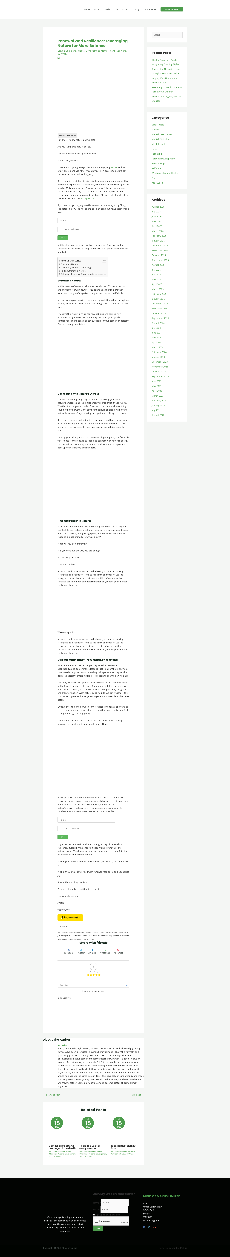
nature (114, 167)
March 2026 (158, 231)
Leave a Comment (67, 50)
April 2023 (157, 390)
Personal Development (66, 1154)
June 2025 (156, 274)
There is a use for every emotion (89, 1147)
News (154, 148)
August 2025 (158, 264)
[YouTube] (154, 1227)
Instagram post (88, 198)
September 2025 (160, 260)
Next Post (137, 1094)
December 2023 (160, 361)
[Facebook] (144, 1227)
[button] (172, 9)
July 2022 (156, 410)
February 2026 (159, 235)
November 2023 (160, 366)
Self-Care (121, 50)
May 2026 (156, 221)
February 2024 (159, 352)
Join (98, 1228)
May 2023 (156, 386)
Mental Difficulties (161, 139)
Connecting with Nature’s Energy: (76, 267)
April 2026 (157, 226)
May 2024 (156, 337)
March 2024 (158, 347)
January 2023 (158, 405)
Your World (157, 182)
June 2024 (156, 332)
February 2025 (159, 293)
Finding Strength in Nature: (73, 271)
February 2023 (159, 400)
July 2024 (156, 327)
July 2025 (156, 269)
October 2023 (159, 371)
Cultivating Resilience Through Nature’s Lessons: (83, 274)
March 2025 (158, 289)
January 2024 (158, 357)
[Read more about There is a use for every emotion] (93, 1128)
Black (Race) (158, 124)
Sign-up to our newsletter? (108, 1214)
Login (126, 985)
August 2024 (158, 323)
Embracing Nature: (69, 264)
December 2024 (160, 303)
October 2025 (159, 255)
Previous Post (51, 1094)
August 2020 (158, 415)
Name (97, 1202)
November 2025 (160, 250)
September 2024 (160, 318)
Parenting (157, 153)
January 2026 (158, 240)
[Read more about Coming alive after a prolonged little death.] (62, 1128)
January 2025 (158, 298)
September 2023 (160, 376)
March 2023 (158, 395)
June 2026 (156, 216)
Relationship (158, 163)
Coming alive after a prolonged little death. (62, 1147)
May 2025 (156, 279)
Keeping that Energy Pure (122, 1147)
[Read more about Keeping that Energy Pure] (124, 1128)
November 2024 (160, 308)
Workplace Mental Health (165, 173)
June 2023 (156, 381)
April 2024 (157, 342)
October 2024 (159, 313)
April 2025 (157, 284)
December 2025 (160, 245)
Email (97, 1209)
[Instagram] (149, 1227)
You (50, 1156)
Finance (156, 129)
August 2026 (158, 206)
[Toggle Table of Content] (103, 261)
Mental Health (108, 50)
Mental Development (89, 50)
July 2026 (156, 211)
